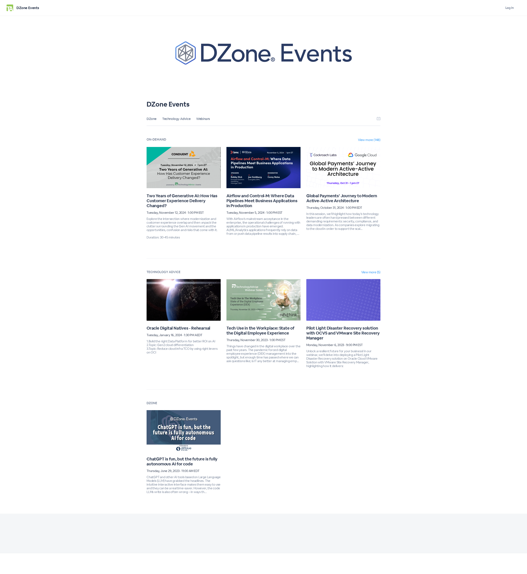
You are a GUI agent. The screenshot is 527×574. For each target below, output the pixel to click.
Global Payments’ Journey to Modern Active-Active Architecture (341, 198)
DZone (151, 119)
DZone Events (27, 8)
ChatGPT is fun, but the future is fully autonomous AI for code (182, 461)
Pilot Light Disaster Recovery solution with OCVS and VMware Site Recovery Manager (343, 333)
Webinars (203, 119)
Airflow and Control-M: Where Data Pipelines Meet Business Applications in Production (261, 200)
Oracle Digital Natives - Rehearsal (178, 328)
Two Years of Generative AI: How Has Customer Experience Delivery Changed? (182, 200)
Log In (509, 8)
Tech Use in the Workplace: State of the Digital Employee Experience (260, 330)
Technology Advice (176, 119)
